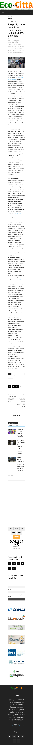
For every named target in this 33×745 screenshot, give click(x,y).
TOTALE (16, 537)
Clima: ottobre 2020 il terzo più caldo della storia (12, 399)
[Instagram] (14, 563)
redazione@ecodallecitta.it (16, 726)
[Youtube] (14, 568)
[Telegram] (22, 563)
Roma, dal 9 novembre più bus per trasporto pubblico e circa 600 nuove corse (21, 403)
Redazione (12, 55)
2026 (19, 532)
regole (20, 375)
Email (9, 590)
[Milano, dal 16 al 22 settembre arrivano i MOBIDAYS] (12, 431)
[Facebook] (9, 386)
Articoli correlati (13, 423)
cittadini (14, 373)
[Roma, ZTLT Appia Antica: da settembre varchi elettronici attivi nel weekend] (12, 442)
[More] (20, 386)
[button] (2, 12)
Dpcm (22, 373)
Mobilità (10, 16)
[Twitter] (9, 568)
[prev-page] (9, 474)
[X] (13, 386)
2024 (22, 528)
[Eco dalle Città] (16, 5)
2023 (16, 528)
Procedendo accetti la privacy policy (16, 595)
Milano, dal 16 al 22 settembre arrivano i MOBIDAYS (20, 433)
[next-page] (12, 474)
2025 (13, 532)
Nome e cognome (12, 584)
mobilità (10, 375)
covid (18, 373)
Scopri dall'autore (13, 425)
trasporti (10, 377)
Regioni (15, 375)
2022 (11, 528)
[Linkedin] (17, 386)
